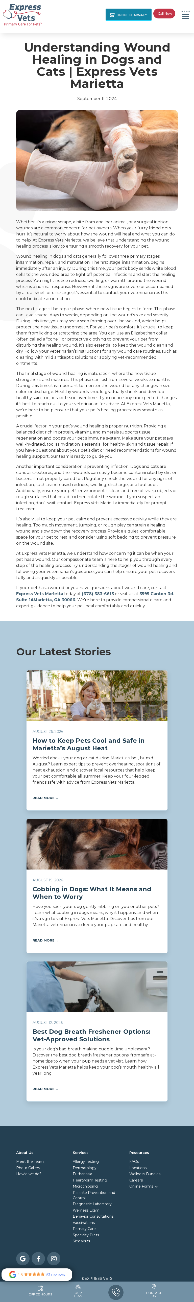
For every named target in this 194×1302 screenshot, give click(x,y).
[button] (185, 15)
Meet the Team (30, 1161)
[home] (22, 15)
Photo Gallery (28, 1168)
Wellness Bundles (144, 1174)
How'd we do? (28, 1174)
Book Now (116, 35)
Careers (136, 1180)
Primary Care (80, 35)
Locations (138, 1168)
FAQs (134, 1161)
